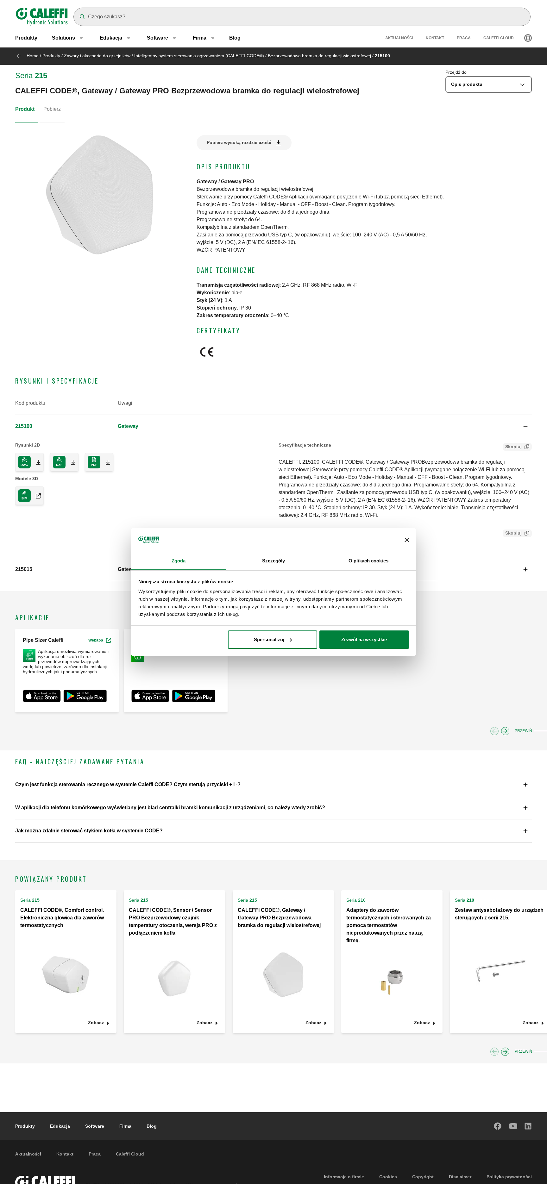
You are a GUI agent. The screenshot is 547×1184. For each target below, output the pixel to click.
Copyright (423, 1176)
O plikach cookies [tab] (368, 560)
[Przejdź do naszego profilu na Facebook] (498, 1126)
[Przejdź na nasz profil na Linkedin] (528, 1126)
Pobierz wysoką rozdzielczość (239, 142)
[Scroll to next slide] (505, 731)
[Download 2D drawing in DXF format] (71, 462)
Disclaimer (460, 1176)
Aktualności (399, 38)
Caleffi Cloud (498, 38)
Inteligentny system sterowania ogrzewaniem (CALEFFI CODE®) (199, 55)
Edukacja (60, 1126)
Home (33, 55)
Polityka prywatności (509, 1176)
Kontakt (435, 38)
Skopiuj (513, 446)
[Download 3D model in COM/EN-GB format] (36, 495)
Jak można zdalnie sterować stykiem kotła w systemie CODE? (89, 830)
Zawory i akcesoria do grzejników (97, 55)
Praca (464, 38)
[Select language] (528, 38)
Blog (235, 38)
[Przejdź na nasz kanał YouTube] (513, 1126)
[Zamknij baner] (407, 540)
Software (94, 1126)
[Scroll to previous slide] (494, 731)
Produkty (26, 38)
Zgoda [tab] (179, 560)
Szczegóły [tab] (273, 560)
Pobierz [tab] (52, 109)
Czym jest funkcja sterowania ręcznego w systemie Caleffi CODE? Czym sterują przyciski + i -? (128, 784)
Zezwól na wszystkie (364, 639)
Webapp (95, 640)
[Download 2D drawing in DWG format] (36, 462)
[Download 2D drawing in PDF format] (105, 462)
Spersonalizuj (269, 639)
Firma (125, 1126)
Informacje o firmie (344, 1176)
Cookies (388, 1176)
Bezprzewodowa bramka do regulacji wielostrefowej (319, 55)
